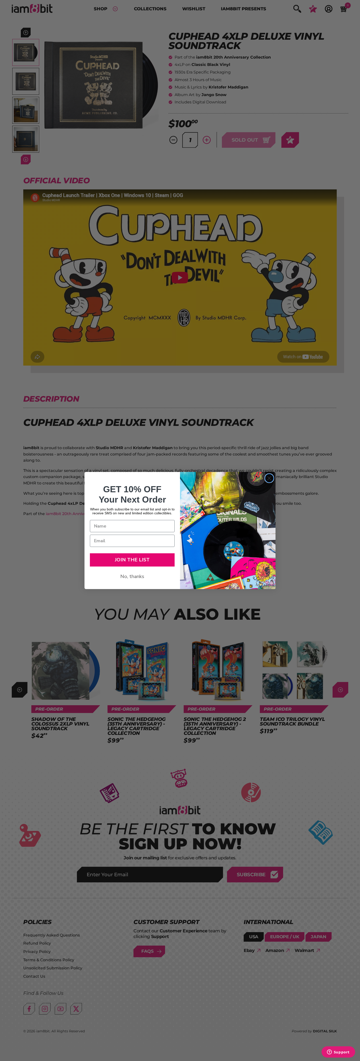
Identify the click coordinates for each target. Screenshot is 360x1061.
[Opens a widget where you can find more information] (338, 1052)
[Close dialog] (269, 478)
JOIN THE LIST (132, 559)
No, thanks (132, 576)
